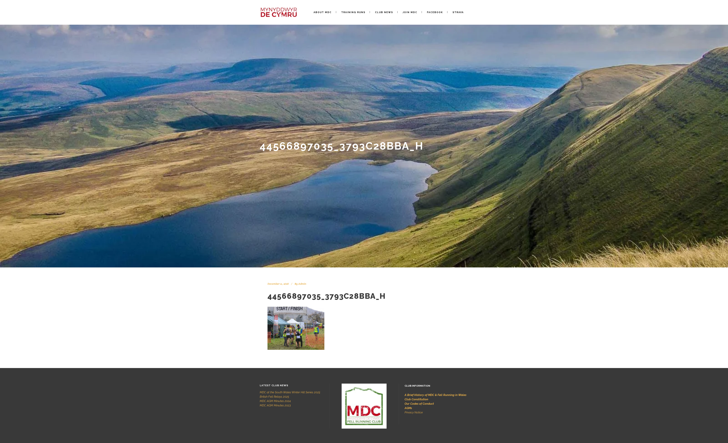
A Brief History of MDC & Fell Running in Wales (435, 395)
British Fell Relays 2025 (274, 396)
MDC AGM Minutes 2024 (275, 401)
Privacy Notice (414, 412)
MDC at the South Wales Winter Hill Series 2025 (290, 392)
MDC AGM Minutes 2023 (275, 405)
